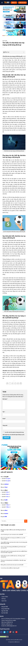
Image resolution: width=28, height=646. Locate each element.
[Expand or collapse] (24, 52)
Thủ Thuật (5, 40)
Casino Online (4, 596)
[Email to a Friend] (15, 383)
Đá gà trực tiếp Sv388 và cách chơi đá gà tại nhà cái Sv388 (13, 530)
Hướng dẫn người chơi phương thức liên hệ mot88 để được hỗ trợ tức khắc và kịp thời (14, 552)
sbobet (6, 513)
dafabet (7, 484)
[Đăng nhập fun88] (14, 32)
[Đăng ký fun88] (14, 456)
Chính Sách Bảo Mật (14, 639)
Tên (4, 411)
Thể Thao (3, 598)
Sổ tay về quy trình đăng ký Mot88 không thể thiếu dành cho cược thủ (13, 547)
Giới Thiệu (8, 639)
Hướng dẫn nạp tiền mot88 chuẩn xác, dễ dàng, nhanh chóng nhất (13, 556)
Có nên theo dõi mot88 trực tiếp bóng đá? (10, 568)
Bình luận (5, 399)
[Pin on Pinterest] (18, 383)
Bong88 (8, 478)
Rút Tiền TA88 (4, 613)
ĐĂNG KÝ (14, 2)
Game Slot (3, 600)
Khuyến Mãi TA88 (5, 608)
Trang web (5, 425)
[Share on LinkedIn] (20, 383)
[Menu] (2, 2)
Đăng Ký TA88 (4, 606)
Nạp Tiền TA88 (4, 611)
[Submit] (25, 521)
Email (4, 418)
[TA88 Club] (6, 3)
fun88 (6, 500)
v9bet (6, 510)
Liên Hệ (20, 639)
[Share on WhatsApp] (7, 383)
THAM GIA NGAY (22, 2)
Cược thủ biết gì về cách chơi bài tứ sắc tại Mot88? (12, 534)
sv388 (5, 516)
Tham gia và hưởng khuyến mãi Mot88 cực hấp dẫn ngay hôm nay (13, 561)
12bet (6, 487)
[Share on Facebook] (10, 383)
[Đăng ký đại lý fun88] (14, 9)
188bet (8, 505)
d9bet (7, 492)
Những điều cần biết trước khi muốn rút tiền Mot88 (12, 564)
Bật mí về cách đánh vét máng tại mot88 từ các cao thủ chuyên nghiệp (13, 538)
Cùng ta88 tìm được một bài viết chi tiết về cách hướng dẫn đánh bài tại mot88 (14, 543)
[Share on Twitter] (12, 383)
